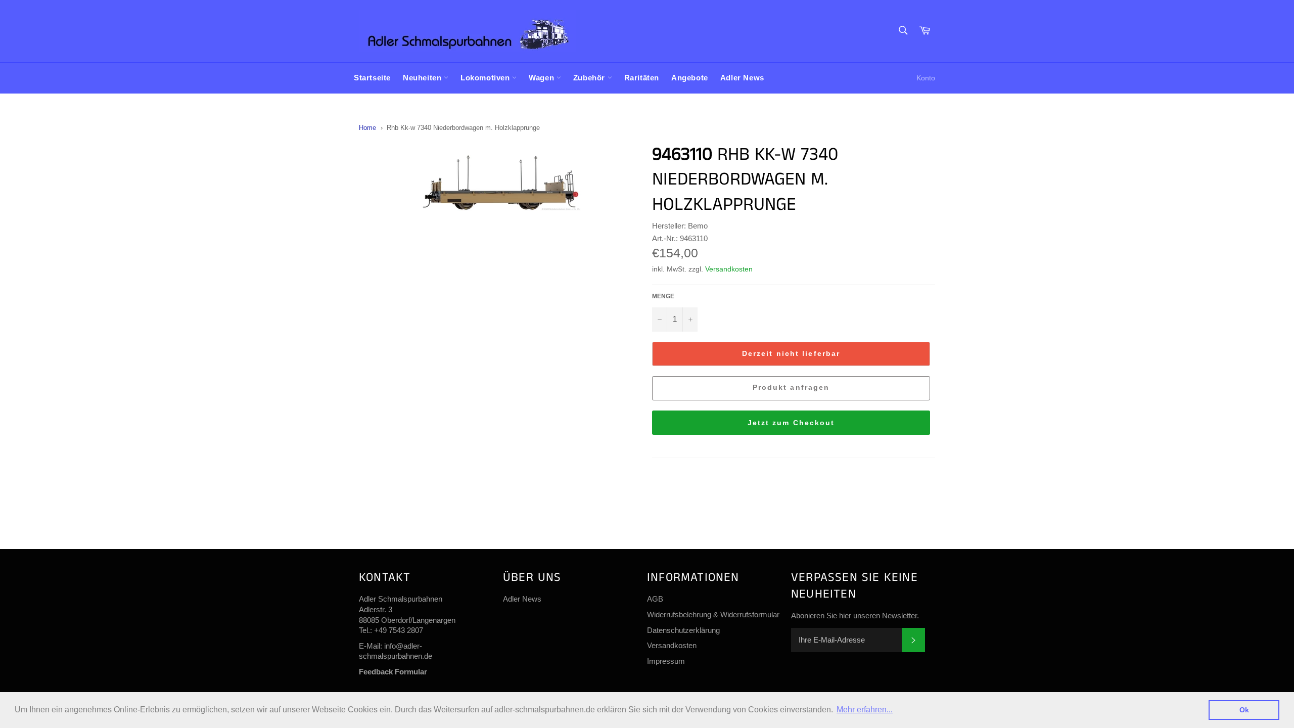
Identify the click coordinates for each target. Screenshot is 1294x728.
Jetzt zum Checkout (791, 423)
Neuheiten (423, 77)
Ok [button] (1244, 710)
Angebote (689, 77)
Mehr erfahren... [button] (865, 709)
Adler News (742, 77)
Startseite (372, 77)
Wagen (543, 77)
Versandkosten (729, 269)
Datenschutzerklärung (683, 630)
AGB (655, 599)
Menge (663, 296)
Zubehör (590, 77)
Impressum (666, 661)
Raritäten (641, 77)
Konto (925, 78)
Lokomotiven (486, 77)
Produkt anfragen (791, 387)
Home (367, 127)
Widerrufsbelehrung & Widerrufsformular (713, 614)
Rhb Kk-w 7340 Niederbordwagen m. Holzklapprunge (463, 127)
